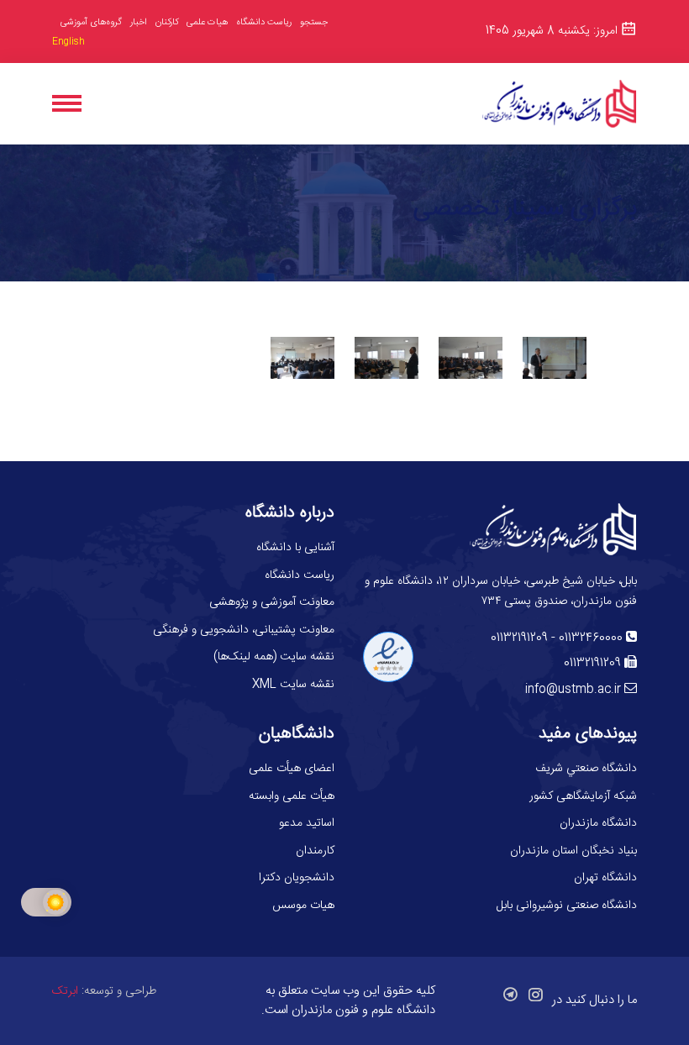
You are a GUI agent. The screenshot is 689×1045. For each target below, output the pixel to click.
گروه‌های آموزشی (91, 22)
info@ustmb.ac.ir (573, 690)
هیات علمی (207, 22)
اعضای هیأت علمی (291, 769)
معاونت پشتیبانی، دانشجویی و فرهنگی (243, 630)
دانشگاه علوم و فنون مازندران (363, 1010)
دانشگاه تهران (605, 878)
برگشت (344, 428)
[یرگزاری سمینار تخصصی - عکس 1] (302, 358)
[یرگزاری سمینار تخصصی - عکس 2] (386, 358)
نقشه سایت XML (293, 685)
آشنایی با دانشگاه (295, 548)
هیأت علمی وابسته (291, 796)
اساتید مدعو (306, 823)
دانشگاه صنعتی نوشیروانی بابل (567, 905)
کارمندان (315, 851)
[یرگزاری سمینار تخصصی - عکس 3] (470, 358)
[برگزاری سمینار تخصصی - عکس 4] (554, 358)
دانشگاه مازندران (598, 823)
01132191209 (519, 638)
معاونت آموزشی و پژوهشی (271, 602)
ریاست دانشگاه (264, 23)
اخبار (138, 22)
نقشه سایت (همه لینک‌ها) (273, 657)
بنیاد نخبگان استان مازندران (573, 851)
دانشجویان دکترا (296, 878)
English (68, 42)
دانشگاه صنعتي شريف (586, 769)
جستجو (314, 22)
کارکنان (166, 23)
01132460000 (591, 638)
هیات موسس (303, 905)
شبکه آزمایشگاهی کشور (583, 796)
